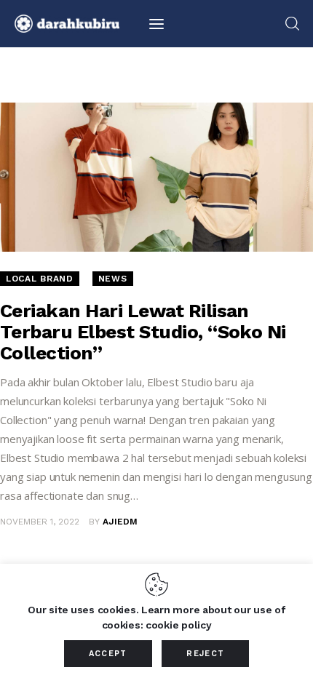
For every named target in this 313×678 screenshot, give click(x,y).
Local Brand (40, 279)
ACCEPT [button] (108, 653)
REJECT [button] (205, 653)
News (112, 279)
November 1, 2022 (39, 522)
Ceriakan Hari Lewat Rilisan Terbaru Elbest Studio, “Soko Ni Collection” (143, 332)
